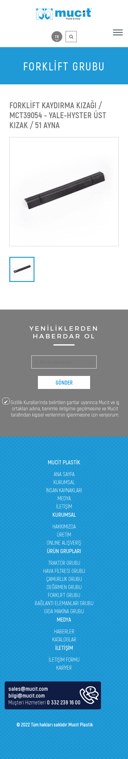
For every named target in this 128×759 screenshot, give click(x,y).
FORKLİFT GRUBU (64, 595)
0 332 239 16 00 (63, 702)
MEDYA (64, 498)
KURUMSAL (64, 482)
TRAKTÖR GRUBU (64, 562)
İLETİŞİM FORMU (64, 659)
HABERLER (64, 631)
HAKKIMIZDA (64, 526)
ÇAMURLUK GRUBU (64, 578)
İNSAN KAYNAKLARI (64, 490)
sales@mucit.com (28, 688)
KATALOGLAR (64, 639)
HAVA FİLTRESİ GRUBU (64, 570)
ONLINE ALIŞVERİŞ (64, 542)
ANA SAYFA (64, 474)
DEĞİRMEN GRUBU (64, 586)
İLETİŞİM (64, 506)
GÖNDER (64, 382)
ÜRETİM (64, 534)
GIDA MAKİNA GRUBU (64, 611)
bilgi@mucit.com (26, 695)
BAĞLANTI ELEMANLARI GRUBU (64, 603)
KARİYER (64, 667)
